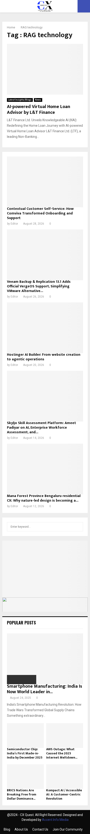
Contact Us (40, 829)
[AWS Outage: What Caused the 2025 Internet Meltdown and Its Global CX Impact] (64, 735)
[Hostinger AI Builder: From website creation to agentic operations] (45, 327)
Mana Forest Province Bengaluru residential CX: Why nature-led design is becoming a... (44, 498)
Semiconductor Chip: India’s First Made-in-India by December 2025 (24, 753)
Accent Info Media (55, 820)
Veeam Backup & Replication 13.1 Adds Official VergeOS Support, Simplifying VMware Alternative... (39, 286)
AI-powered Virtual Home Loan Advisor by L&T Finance (38, 109)
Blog (7, 829)
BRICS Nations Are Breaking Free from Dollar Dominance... (21, 794)
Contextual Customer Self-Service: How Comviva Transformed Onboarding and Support (40, 213)
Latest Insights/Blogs (20, 100)
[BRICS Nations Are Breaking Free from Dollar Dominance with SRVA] (25, 776)
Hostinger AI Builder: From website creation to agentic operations (43, 357)
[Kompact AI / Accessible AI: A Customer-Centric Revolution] (64, 776)
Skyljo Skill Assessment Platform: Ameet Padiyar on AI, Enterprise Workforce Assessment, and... (41, 427)
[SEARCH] (78, 526)
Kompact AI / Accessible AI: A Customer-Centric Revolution (64, 794)
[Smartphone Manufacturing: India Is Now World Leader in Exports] (45, 658)
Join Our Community (68, 829)
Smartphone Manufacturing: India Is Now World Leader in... (44, 689)
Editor (14, 223)
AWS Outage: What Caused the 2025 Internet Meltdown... (61, 753)
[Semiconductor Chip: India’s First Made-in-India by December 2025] (25, 735)
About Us (21, 829)
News (38, 100)
